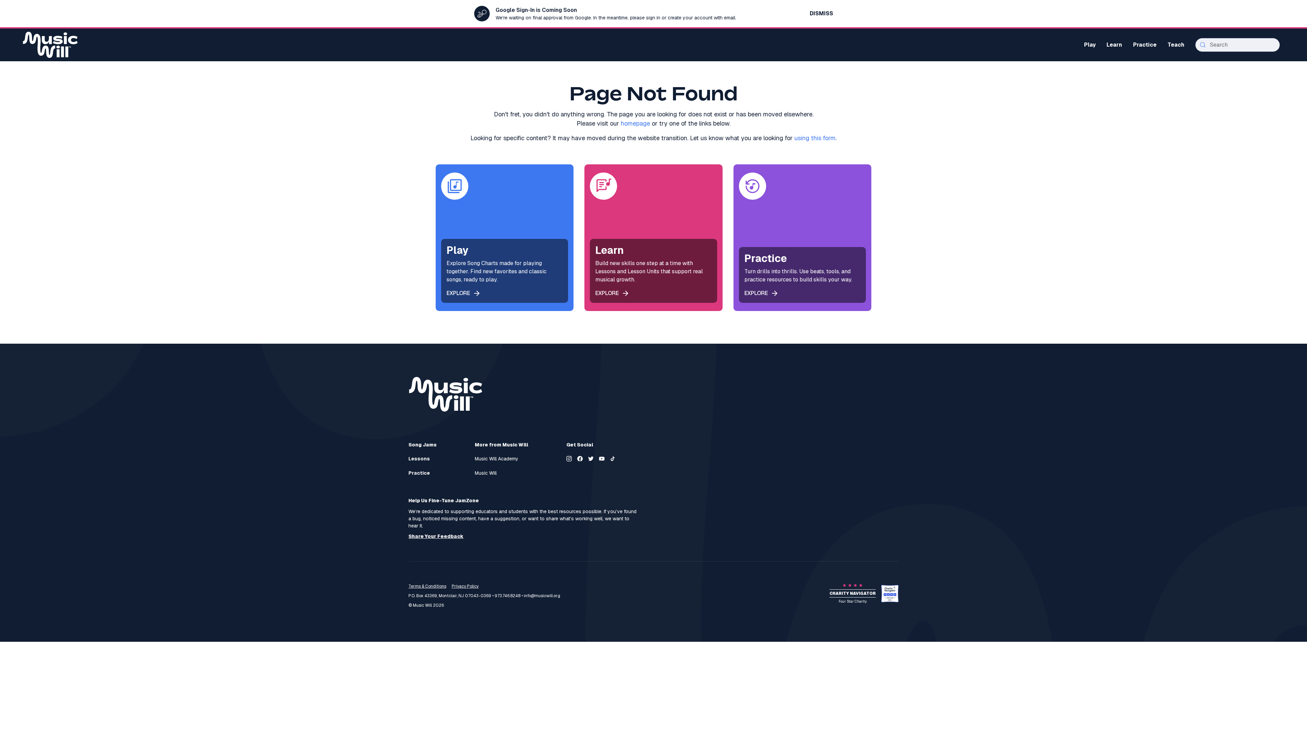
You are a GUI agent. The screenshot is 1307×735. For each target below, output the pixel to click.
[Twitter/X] (591, 458)
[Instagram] (569, 458)
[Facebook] (580, 458)
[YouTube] (601, 458)
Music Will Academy (496, 459)
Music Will (486, 473)
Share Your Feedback (436, 536)
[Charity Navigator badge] (890, 593)
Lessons (419, 459)
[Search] (1203, 45)
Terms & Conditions (427, 586)
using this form (815, 138)
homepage (635, 123)
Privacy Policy (465, 586)
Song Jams (422, 445)
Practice (419, 473)
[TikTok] (612, 458)
